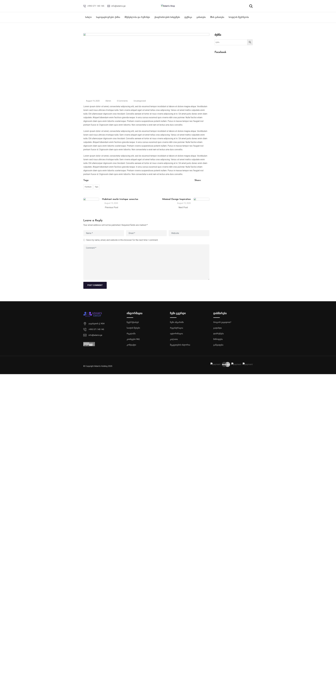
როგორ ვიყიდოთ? (222, 322)
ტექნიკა (188, 17)
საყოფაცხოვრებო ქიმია (108, 17)
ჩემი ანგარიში (177, 322)
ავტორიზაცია (176, 333)
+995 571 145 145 (95, 6)
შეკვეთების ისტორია (180, 345)
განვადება (218, 345)
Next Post (183, 207)
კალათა (174, 339)
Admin (108, 101)
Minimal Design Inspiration (176, 199)
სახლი (88, 17)
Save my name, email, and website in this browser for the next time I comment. (122, 240)
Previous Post (111, 207)
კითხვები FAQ (133, 339)
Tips (96, 187)
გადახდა (217, 328)
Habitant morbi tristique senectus (120, 199)
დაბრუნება (218, 333)
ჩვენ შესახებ (133, 322)
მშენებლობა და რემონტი (137, 17)
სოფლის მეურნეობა (239, 17)
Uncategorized (140, 101)
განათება (201, 17)
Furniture (88, 187)
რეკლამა (131, 333)
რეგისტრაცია (176, 328)
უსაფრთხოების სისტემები (167, 17)
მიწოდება (218, 339)
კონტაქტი (131, 345)
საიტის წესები (133, 328)
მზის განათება (217, 17)
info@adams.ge (118, 6)
